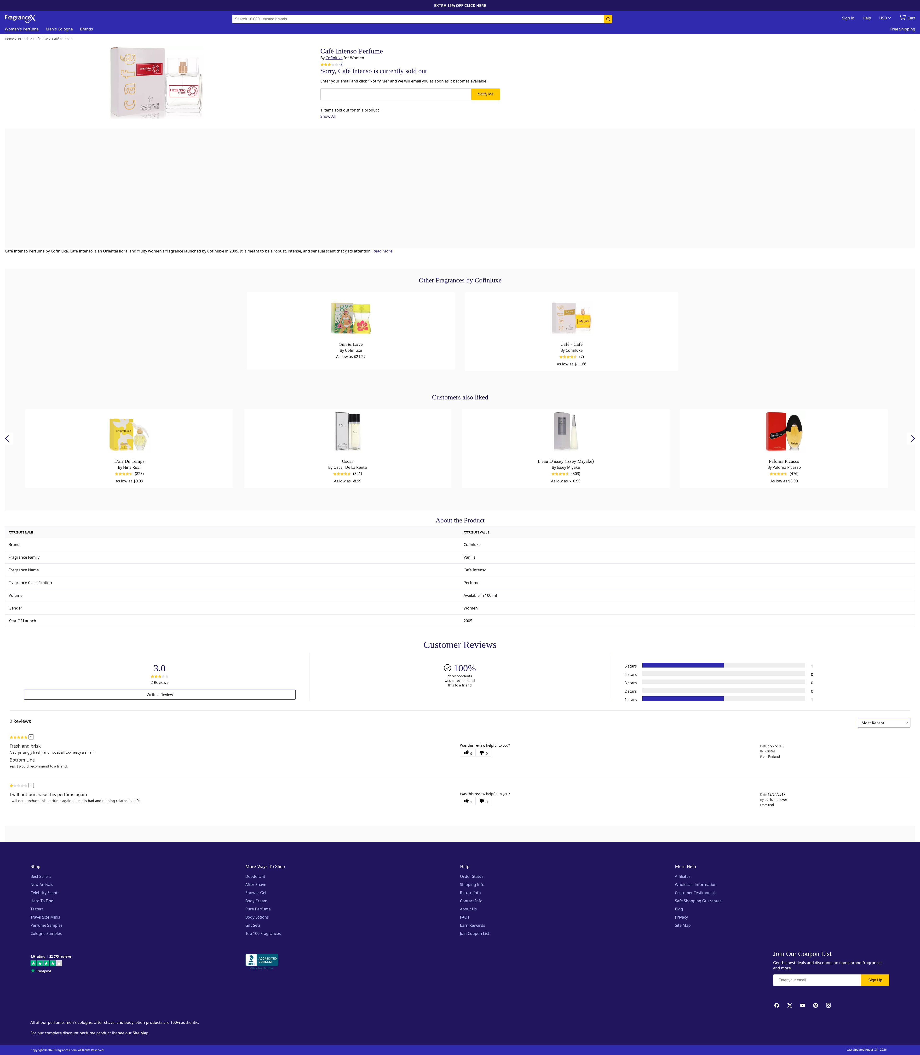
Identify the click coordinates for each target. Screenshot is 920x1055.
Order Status (471, 876)
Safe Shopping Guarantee (698, 900)
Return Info (470, 892)
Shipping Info (472, 884)
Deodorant (255, 876)
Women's (22, 29)
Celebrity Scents (44, 892)
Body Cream (256, 900)
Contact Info (471, 900)
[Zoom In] (584, 388)
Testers (37, 909)
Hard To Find (41, 900)
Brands (86, 29)
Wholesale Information (696, 884)
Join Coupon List (474, 933)
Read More (382, 251)
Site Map (683, 925)
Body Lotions (257, 917)
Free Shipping (902, 29)
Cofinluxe (334, 57)
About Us (468, 909)
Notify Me (485, 94)
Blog (679, 909)
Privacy (681, 917)
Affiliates (682, 876)
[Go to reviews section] (325, 64)
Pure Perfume (258, 909)
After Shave (255, 884)
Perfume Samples (46, 925)
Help (867, 18)
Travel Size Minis (45, 917)
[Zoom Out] (584, 402)
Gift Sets (253, 925)
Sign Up (875, 980)
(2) (341, 64)
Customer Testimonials (696, 892)
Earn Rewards (472, 925)
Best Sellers (40, 876)
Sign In (848, 18)
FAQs (464, 917)
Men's (59, 29)
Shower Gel (255, 892)
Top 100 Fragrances (263, 933)
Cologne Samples (46, 933)
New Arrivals (41, 884)
